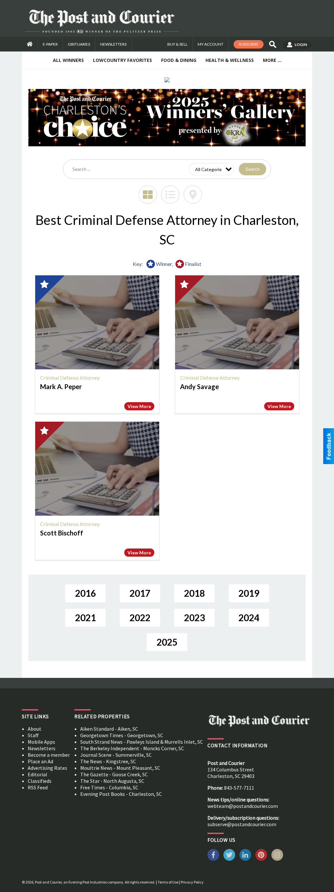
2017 (139, 593)
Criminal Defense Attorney (70, 377)
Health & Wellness (229, 60)
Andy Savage (199, 386)
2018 (194, 593)
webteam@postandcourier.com (242, 806)
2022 (139, 617)
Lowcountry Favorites (122, 60)
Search (253, 169)
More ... (272, 60)
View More (139, 406)
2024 (248, 617)
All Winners (68, 60)
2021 (85, 617)
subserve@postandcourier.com (241, 824)
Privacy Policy (192, 882)
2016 (85, 593)
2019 (248, 593)
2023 (194, 617)
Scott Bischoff (61, 533)
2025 (167, 642)
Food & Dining (178, 60)
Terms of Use (168, 882)
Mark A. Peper (61, 386)
